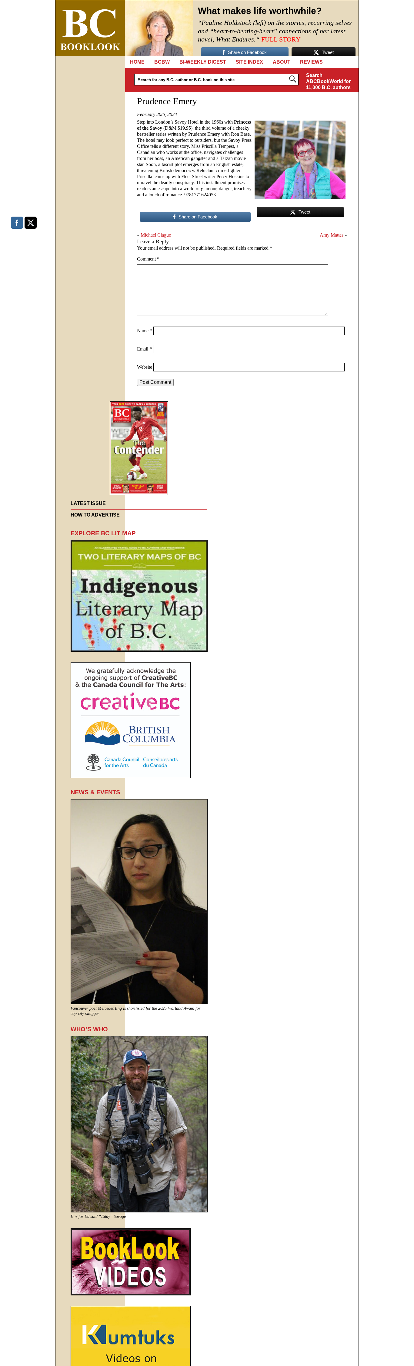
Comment (148, 258)
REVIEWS (311, 62)
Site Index (249, 62)
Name (144, 330)
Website (144, 367)
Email (144, 348)
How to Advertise (95, 514)
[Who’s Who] (139, 1210)
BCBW (162, 62)
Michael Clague (156, 235)
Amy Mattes (331, 235)
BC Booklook (90, 28)
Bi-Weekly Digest (202, 62)
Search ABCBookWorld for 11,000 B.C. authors (328, 81)
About (281, 62)
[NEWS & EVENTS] (139, 1002)
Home (137, 62)
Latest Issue (88, 503)
